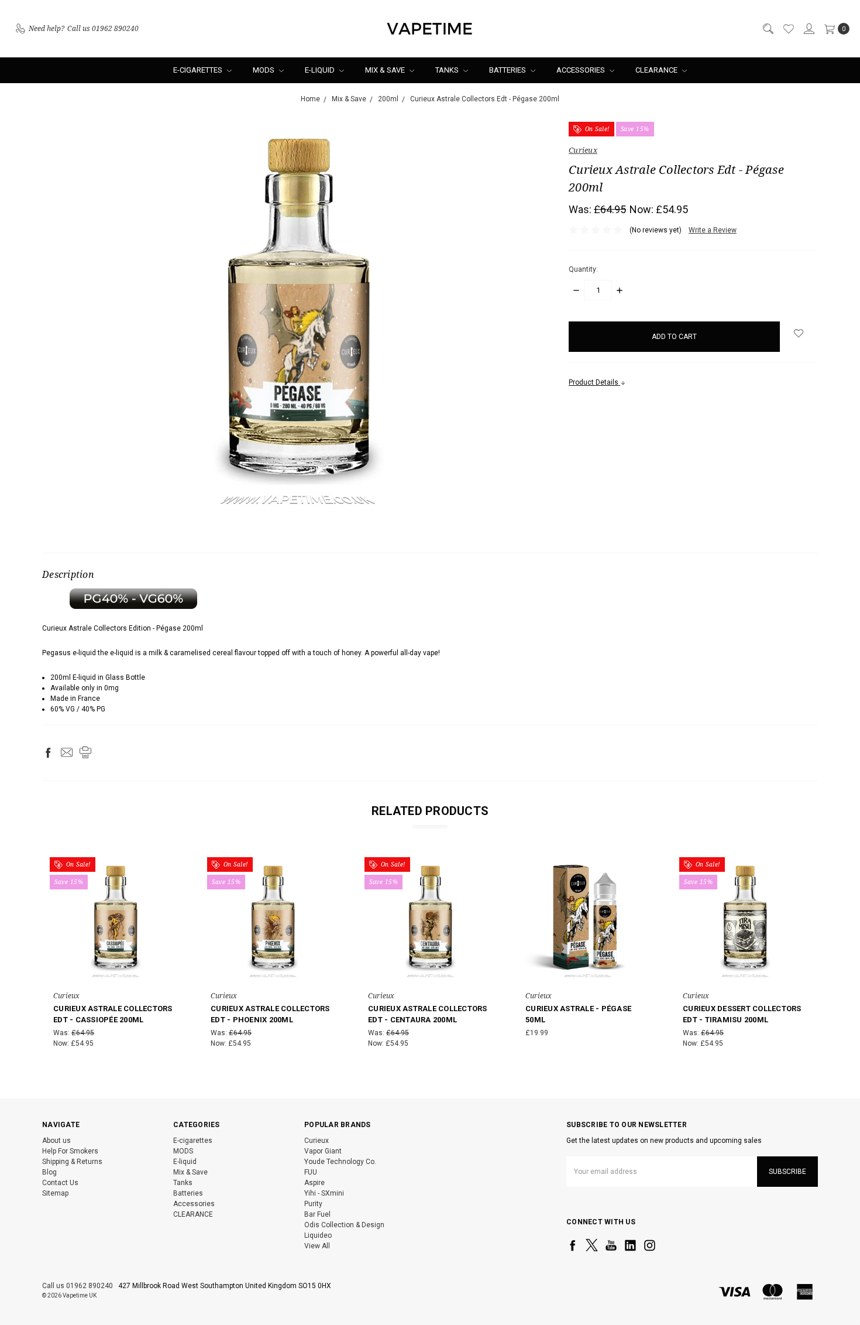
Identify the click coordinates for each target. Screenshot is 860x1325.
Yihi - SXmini (324, 1193)
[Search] (767, 28)
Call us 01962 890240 (77, 1286)
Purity (313, 1204)
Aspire (314, 1183)
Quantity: (583, 269)
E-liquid (320, 70)
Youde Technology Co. (340, 1162)
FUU (310, 1172)
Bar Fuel (317, 1214)
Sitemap (55, 1193)
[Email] (67, 752)
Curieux (316, 1140)
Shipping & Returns (72, 1162)
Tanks (447, 70)
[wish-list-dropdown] (799, 333)
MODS (264, 70)
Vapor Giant (323, 1151)
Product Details (594, 382)
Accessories (581, 70)
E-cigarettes (198, 70)
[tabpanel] (115, 955)
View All (317, 1246)
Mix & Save (386, 70)
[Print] (85, 752)
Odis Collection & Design (344, 1225)
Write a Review (713, 230)
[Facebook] (48, 752)
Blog (49, 1172)
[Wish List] (788, 28)
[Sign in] (808, 28)
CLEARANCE (657, 70)
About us (56, 1140)
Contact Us (60, 1183)
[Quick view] (169, 869)
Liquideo (318, 1235)
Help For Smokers (70, 1151)
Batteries (508, 70)
